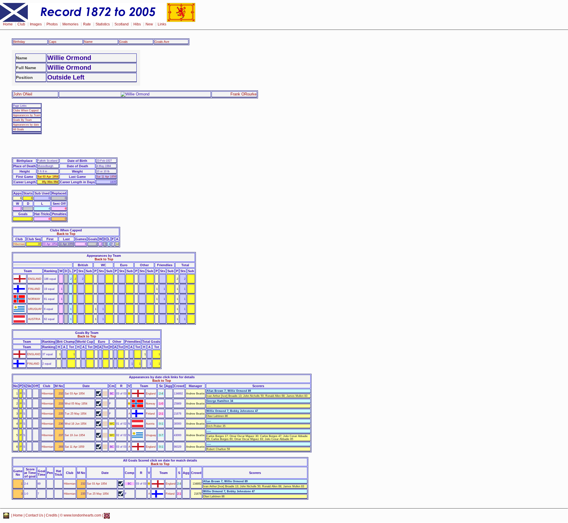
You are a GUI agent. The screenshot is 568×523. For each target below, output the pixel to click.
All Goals (18, 129)
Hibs (137, 24)
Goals (123, 41)
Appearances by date (26, 124)
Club (21, 24)
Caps (53, 41)
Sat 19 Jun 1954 (75, 435)
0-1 (161, 423)
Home (8, 24)
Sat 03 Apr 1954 (48, 176)
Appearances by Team (27, 115)
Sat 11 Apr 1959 (106, 176)
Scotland (121, 24)
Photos (52, 24)
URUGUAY (35, 309)
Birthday (19, 41)
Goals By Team (22, 119)
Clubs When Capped (25, 110)
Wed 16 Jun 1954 (75, 423)
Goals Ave (161, 41)
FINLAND (34, 289)
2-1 (161, 413)
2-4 (161, 393)
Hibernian (19, 244)
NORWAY (34, 299)
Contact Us (34, 516)
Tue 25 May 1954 (75, 413)
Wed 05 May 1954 (76, 403)
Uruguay (151, 435)
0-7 (161, 435)
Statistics (103, 24)
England (151, 393)
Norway (150, 403)
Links (162, 24)
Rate (87, 24)
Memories (70, 24)
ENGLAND (34, 278)
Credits (51, 516)
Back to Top (66, 233)
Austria (150, 423)
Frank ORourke (243, 94)
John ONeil (22, 94)
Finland (150, 413)
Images (36, 24)
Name (88, 41)
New (149, 24)
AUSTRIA (34, 319)
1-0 (161, 403)
